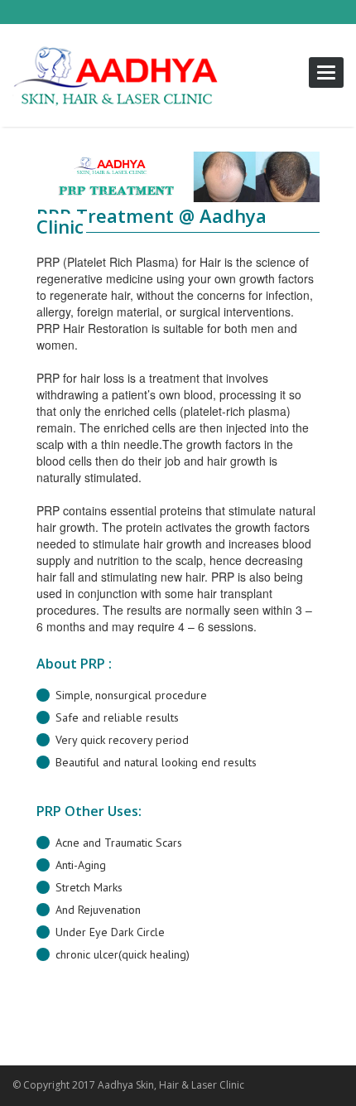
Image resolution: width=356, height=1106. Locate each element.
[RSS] (293, 1086)
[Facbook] (260, 1086)
